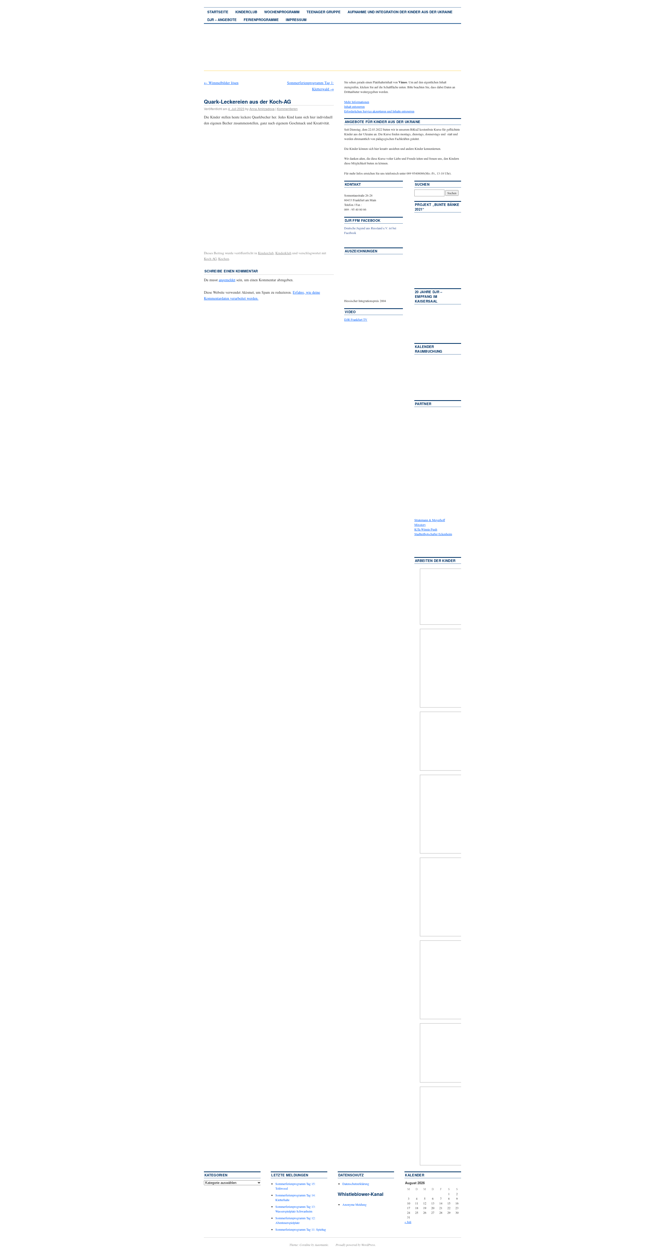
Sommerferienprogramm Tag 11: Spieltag (300, 1229)
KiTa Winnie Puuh (425, 529)
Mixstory (420, 524)
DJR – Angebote (222, 19)
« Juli (407, 1222)
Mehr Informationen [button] (356, 102)
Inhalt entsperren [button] (354, 106)
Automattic (321, 1245)
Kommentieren (287, 108)
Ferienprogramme (261, 19)
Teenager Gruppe (324, 11)
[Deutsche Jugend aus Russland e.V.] (359, 240)
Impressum (296, 19)
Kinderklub (283, 253)
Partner (423, 403)
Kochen (223, 258)
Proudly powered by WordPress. (356, 1245)
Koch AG (210, 258)
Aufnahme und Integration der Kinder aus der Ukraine (400, 11)
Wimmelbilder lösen (221, 82)
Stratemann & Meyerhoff (429, 520)
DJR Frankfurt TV (355, 319)
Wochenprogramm (282, 11)
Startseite (217, 11)
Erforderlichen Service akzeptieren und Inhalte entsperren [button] (379, 111)
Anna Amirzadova (262, 108)
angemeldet (227, 279)
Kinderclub (246, 11)
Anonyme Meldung (354, 1204)
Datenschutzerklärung (355, 1184)
